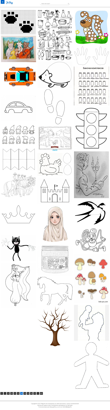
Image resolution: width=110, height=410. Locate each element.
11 (15, 393)
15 (28, 393)
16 (31, 393)
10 (11, 393)
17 (34, 393)
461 (41, 393)
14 (25, 393)
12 (18, 393)
